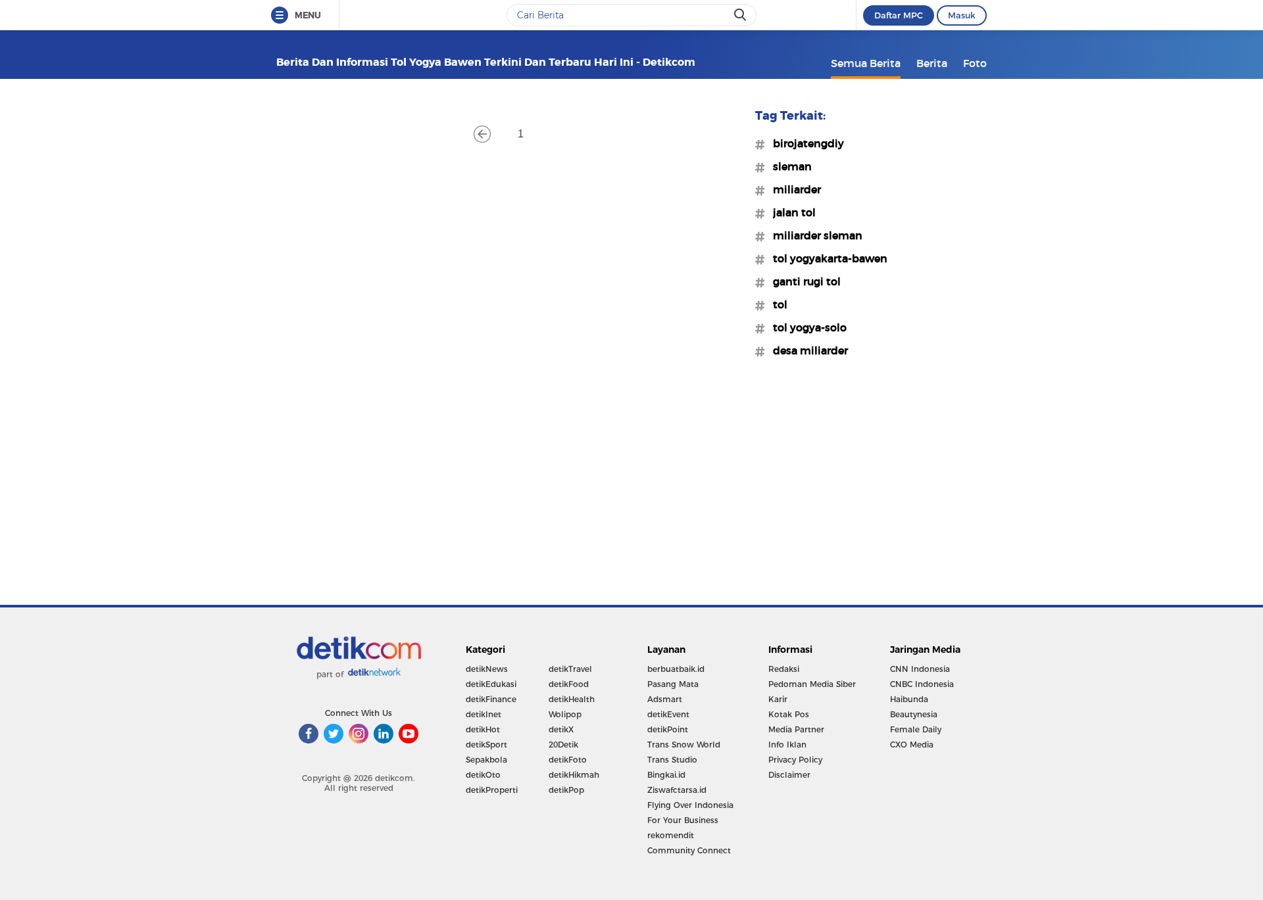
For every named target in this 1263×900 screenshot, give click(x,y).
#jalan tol (790, 212)
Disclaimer (789, 775)
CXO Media (911, 744)
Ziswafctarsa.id (676, 790)
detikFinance (491, 699)
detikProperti (492, 790)
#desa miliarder (806, 350)
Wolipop (565, 714)
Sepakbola (486, 760)
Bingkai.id (666, 775)
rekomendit (670, 835)
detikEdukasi (491, 684)
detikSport (486, 744)
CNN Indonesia (920, 669)
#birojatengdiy (804, 143)
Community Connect (689, 850)
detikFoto (568, 760)
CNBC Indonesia (922, 684)
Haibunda (909, 699)
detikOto (483, 775)
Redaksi (783, 669)
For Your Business (682, 820)
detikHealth (572, 699)
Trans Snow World (683, 744)
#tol (776, 304)
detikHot (483, 729)
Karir (777, 699)
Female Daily (915, 729)
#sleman (788, 166)
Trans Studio (672, 760)
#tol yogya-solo (806, 327)
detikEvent (668, 714)
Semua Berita (866, 63)
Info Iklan (787, 744)
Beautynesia (913, 714)
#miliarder (793, 189)
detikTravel (570, 669)
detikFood (569, 684)
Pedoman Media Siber (812, 684)
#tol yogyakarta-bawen (826, 258)
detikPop (566, 790)
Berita (931, 63)
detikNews (487, 669)
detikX (561, 729)
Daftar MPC (898, 15)
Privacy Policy (795, 760)
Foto (975, 63)
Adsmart (664, 699)
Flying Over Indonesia (690, 805)
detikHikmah (574, 775)
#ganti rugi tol (803, 281)
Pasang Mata (673, 684)
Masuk (962, 15)
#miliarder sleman (813, 235)
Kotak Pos (788, 714)
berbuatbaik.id (676, 669)
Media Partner (796, 729)
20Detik (563, 744)
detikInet (483, 714)
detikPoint (667, 729)
